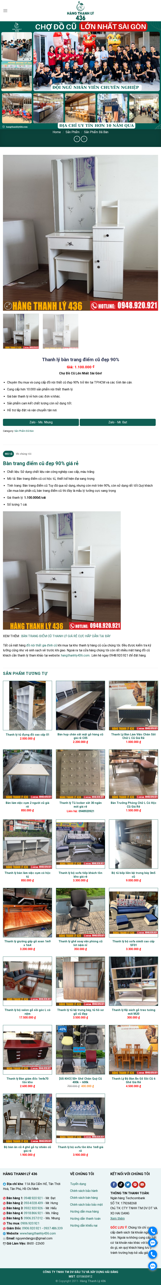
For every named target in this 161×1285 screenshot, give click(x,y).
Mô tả (8, 453)
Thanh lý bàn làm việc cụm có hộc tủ (27, 874)
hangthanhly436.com (75, 655)
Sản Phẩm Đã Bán (96, 132)
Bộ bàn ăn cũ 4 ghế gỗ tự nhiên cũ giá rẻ (27, 1149)
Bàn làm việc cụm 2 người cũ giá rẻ (27, 804)
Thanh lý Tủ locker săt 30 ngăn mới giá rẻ (80, 804)
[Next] (150, 232)
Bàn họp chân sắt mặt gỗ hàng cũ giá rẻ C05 (80, 736)
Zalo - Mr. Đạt (117, 422)
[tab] (8, 454)
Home (57, 132)
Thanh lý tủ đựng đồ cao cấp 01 (27, 734)
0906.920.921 (30, 1223)
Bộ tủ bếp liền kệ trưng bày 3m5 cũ (133, 874)
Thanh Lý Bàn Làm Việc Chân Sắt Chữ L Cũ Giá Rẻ (133, 736)
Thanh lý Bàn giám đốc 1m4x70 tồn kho (27, 1080)
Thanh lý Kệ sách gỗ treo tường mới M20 (133, 1012)
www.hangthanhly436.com (38, 1233)
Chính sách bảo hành (84, 1191)
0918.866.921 (33, 1213)
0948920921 (86, 811)
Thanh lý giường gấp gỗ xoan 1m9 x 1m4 (27, 943)
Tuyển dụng (78, 1184)
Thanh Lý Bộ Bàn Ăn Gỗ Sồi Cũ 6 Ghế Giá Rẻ (133, 1080)
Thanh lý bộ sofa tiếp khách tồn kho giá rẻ (80, 874)
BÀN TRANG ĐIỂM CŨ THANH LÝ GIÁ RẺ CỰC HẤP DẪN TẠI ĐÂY (66, 636)
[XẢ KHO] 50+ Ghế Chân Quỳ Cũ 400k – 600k (80, 1080)
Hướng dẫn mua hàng (84, 1211)
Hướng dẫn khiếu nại (83, 1225)
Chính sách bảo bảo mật (86, 1204)
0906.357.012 (33, 1218)
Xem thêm (117, 1218)
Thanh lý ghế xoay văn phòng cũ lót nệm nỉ (80, 943)
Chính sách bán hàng (84, 1198)
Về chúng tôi (23, 453)
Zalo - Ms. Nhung (41, 422)
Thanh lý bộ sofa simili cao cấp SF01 (133, 943)
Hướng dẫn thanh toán (85, 1218)
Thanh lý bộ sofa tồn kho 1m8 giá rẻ (80, 1149)
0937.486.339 (53, 1228)
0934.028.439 (33, 1203)
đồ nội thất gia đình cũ (41, 645)
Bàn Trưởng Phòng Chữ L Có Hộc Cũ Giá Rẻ (133, 804)
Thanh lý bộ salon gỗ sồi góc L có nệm (27, 1012)
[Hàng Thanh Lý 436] (80, 10)
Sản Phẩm (73, 132)
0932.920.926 (33, 1208)
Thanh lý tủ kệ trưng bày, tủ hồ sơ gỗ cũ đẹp (80, 1012)
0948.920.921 (33, 1198)
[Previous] (11, 232)
